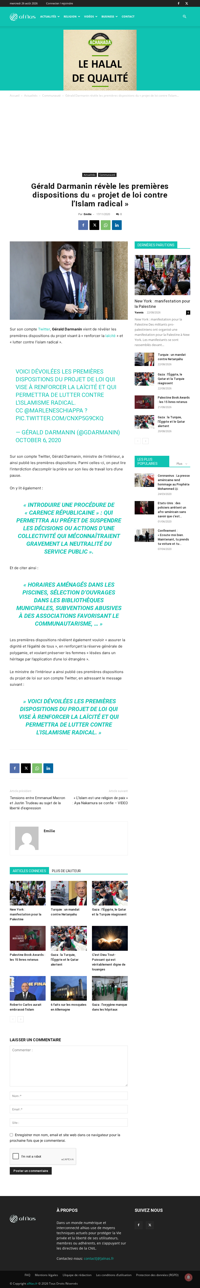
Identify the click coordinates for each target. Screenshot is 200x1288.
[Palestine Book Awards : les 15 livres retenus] (28, 938)
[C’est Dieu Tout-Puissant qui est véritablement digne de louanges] (110, 938)
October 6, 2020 (38, 440)
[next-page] (21, 1019)
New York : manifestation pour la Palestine (25, 914)
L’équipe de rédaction (77, 1275)
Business (107, 16)
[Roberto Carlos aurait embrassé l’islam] (28, 988)
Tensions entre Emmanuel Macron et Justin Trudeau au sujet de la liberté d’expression (37, 803)
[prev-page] (13, 1019)
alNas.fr (32, 1283)
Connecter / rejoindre (59, 3)
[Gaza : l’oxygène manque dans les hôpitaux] (110, 988)
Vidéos (89, 16)
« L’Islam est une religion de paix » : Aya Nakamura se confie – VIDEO (100, 800)
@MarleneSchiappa (53, 410)
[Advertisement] (100, 135)
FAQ (27, 1275)
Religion (70, 16)
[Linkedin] (117, 225)
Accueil (15, 95)
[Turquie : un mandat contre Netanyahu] (69, 893)
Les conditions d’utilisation (113, 1275)
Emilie (88, 214)
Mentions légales (46, 1275)
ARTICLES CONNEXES (29, 871)
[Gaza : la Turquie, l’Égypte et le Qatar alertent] (69, 938)
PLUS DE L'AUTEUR (66, 871)
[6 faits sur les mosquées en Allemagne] (69, 988)
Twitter (44, 329)
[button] (184, 16)
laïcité (110, 335)
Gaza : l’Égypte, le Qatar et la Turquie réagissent (171, 379)
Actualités (48, 16)
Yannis (139, 312)
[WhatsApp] (105, 225)
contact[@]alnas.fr (99, 1258)
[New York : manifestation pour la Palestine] (28, 893)
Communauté (51, 95)
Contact (128, 16)
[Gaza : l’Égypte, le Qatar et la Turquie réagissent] (110, 893)
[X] (186, 3)
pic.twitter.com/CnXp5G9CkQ (60, 418)
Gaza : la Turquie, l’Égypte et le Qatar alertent (65, 959)
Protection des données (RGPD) (157, 1275)
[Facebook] (178, 3)
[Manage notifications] (188, 1277)
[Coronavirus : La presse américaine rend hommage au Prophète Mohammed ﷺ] (144, 480)
